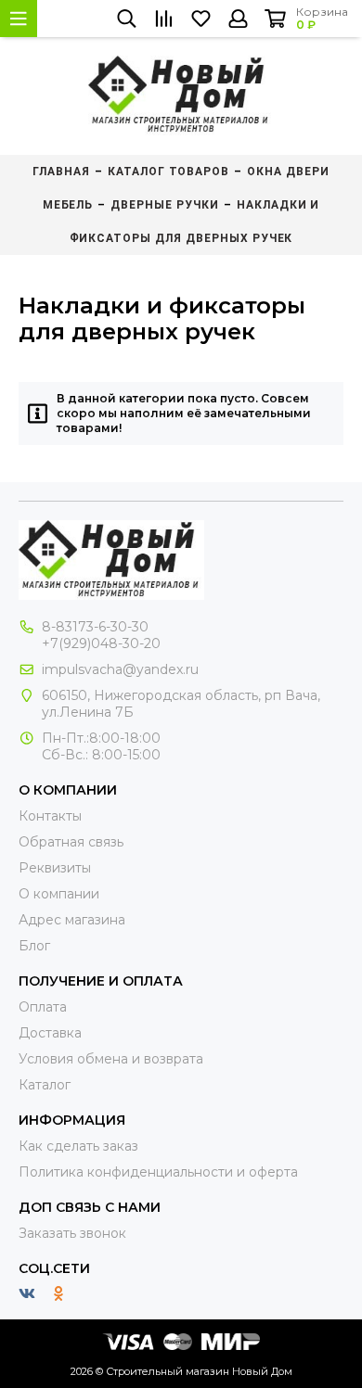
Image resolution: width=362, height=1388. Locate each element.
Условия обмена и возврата (111, 1059)
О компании (59, 893)
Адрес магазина (72, 919)
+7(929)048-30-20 (101, 643)
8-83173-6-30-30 (95, 626)
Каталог (45, 1084)
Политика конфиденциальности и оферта (158, 1172)
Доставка (50, 1033)
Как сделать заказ (78, 1146)
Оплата (43, 1007)
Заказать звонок (72, 1233)
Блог (34, 945)
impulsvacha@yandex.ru (120, 669)
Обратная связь (71, 842)
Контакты (50, 816)
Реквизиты (55, 868)
